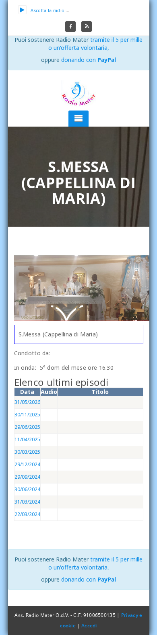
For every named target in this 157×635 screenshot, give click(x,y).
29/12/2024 (27, 464)
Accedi (89, 625)
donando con (88, 59)
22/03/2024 (27, 514)
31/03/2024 (27, 501)
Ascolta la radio (47, 10)
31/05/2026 (27, 402)
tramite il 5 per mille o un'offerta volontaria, (95, 43)
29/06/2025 (27, 427)
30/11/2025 (27, 414)
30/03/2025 (27, 452)
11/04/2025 (27, 439)
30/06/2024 (27, 489)
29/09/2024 (27, 476)
